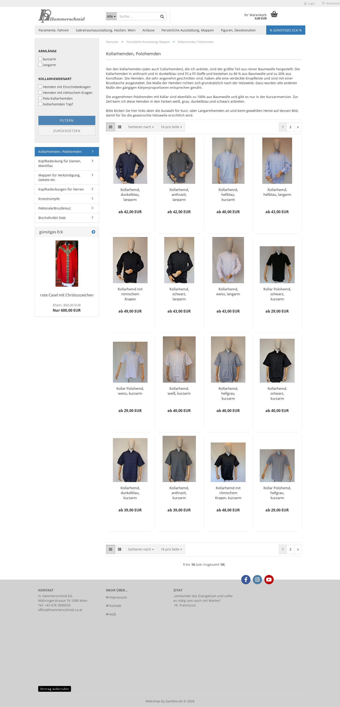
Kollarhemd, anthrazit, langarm (179, 194)
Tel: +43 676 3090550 (54, 605)
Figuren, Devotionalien (238, 30)
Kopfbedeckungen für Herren (61, 189)
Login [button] (311, 3)
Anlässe (148, 30)
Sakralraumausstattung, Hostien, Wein (106, 30)
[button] (110, 127)
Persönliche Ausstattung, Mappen (187, 30)
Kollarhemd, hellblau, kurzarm (228, 194)
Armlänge (47, 51)
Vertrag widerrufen (54, 689)
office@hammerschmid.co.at (60, 610)
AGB (112, 614)
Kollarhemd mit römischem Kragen (130, 294)
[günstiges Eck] (93, 232)
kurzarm (49, 59)
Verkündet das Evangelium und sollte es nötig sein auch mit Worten (203, 598)
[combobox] (141, 127)
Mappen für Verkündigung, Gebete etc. (59, 177)
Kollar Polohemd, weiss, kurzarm (130, 391)
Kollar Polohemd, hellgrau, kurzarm (277, 492)
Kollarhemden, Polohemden (60, 151)
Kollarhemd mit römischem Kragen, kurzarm (228, 492)
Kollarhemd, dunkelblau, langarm (130, 194)
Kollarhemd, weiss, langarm (228, 291)
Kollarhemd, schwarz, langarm (179, 294)
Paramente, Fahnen (54, 30)
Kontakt (115, 605)
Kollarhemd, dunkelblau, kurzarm (130, 492)
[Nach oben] (327, 700)
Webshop (152, 701)
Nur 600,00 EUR (67, 308)
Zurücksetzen (66, 131)
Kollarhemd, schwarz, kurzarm (277, 393)
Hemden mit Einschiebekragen (67, 87)
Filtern (67, 120)
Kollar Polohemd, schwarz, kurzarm (277, 294)
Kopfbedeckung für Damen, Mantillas (59, 163)
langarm (49, 65)
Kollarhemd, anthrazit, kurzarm (179, 492)
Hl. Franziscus (185, 605)
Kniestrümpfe (49, 199)
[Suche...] (162, 16)
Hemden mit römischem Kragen (68, 92)
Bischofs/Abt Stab (52, 217)
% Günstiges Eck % (286, 30)
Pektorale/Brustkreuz (54, 208)
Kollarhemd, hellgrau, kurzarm (228, 393)
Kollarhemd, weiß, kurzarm (179, 391)
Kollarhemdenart (54, 79)
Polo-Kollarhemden (58, 98)
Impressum (118, 597)
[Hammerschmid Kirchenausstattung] (68, 16)
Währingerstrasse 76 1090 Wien (62, 600)
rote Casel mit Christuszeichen (66, 295)
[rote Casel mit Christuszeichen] (67, 263)
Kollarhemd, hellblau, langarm (277, 192)
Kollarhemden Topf (58, 104)
